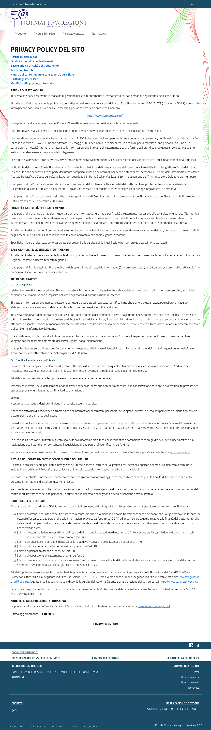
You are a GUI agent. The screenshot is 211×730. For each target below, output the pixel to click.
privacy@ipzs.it (189, 577)
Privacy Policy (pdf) (105, 623)
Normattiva (193, 688)
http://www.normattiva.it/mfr (105, 115)
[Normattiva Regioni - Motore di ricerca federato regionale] (58, 18)
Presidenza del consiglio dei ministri (29, 4)
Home (196, 672)
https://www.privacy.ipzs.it (154, 606)
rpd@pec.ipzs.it (22, 581)
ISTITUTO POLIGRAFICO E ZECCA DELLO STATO (173, 709)
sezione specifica (180, 452)
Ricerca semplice (190, 677)
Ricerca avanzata (190, 682)
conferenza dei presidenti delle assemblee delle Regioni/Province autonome (56, 674)
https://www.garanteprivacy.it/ (178, 581)
